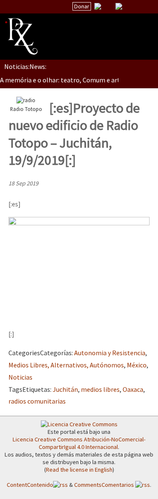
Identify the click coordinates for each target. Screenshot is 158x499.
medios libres (100, 389)
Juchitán (65, 389)
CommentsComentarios (104, 484)
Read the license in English (79, 469)
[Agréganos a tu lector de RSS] (144, 7)
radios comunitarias (37, 401)
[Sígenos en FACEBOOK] (129, 6)
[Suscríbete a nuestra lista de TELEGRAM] (118, 6)
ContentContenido (30, 484)
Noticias (20, 377)
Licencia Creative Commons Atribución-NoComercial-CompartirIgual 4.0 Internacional (79, 443)
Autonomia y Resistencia (109, 353)
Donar (81, 6)
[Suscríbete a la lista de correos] (97, 7)
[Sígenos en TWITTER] (108, 6)
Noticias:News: (25, 66)
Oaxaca (133, 389)
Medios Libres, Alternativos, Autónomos (66, 365)
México (137, 365)
